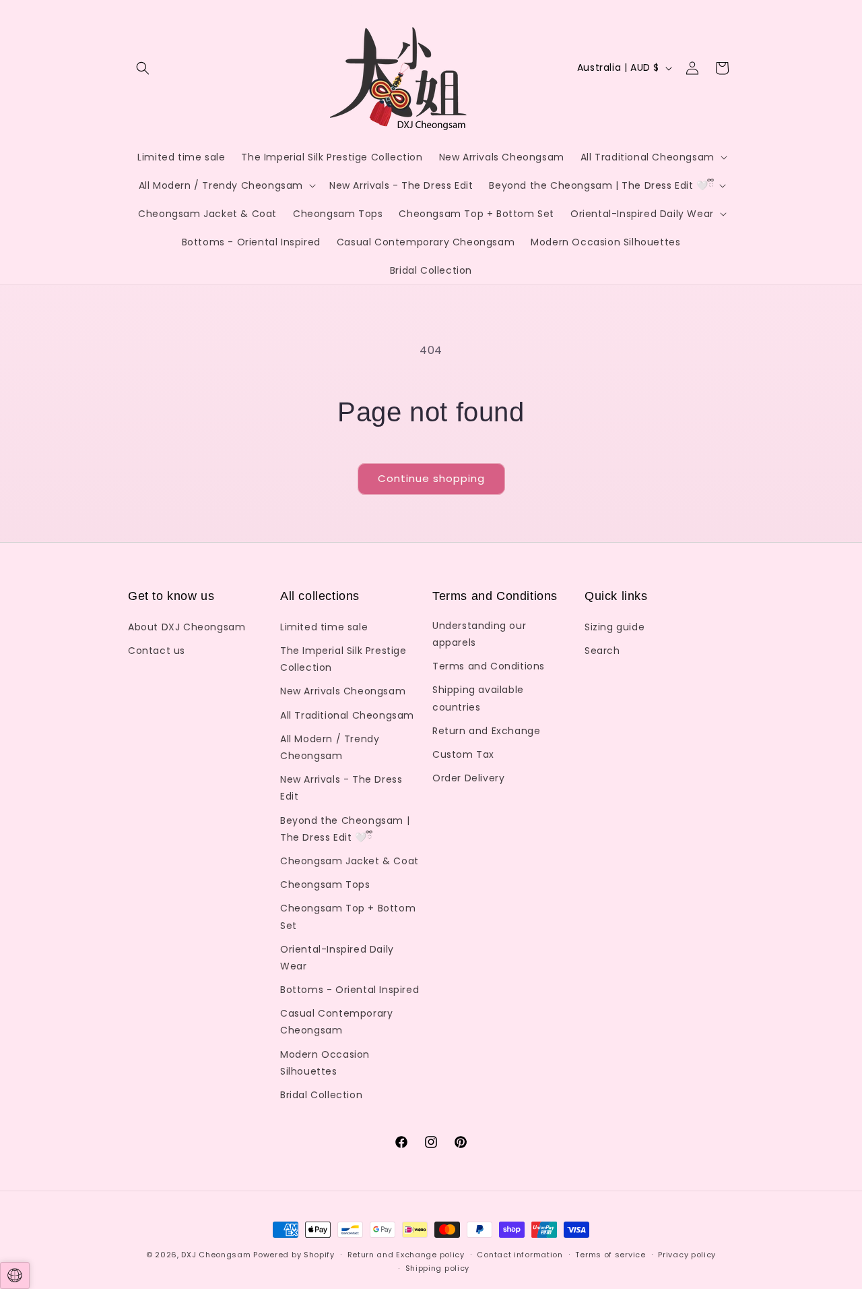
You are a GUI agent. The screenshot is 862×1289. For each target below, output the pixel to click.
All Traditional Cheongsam (347, 715)
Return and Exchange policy (406, 1254)
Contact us (156, 650)
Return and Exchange (486, 731)
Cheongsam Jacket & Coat (349, 861)
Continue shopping (431, 478)
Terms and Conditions (488, 666)
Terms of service (610, 1254)
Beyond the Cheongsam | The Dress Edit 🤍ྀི (344, 829)
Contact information (519, 1254)
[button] (143, 68)
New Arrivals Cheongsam (342, 691)
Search (602, 650)
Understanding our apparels (479, 634)
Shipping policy (437, 1268)
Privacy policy (687, 1254)
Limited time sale (324, 627)
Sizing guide (614, 627)
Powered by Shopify (294, 1254)
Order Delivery (468, 778)
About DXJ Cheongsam (186, 627)
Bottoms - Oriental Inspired (349, 989)
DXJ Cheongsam (216, 1254)
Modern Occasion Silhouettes (325, 1063)
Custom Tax (463, 754)
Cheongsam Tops (325, 884)
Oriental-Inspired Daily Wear (337, 957)
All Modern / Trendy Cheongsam (329, 747)
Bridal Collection (321, 1095)
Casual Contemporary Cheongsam (336, 1022)
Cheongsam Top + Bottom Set (348, 916)
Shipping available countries (478, 698)
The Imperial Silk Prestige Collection (343, 659)
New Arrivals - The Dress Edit (341, 788)
